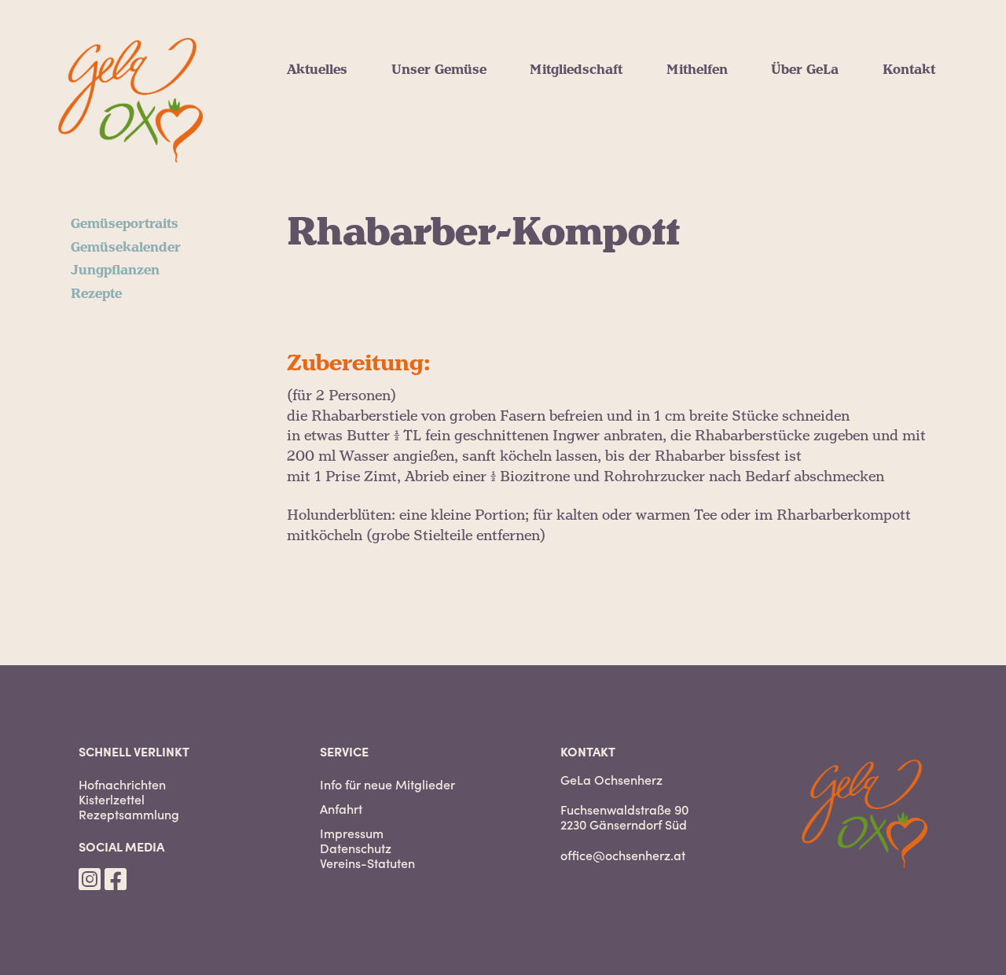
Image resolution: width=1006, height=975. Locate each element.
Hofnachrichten (338, 88)
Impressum (352, 833)
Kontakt (909, 70)
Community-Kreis (724, 126)
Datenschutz (355, 848)
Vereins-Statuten (367, 862)
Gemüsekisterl (576, 107)
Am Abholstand (716, 88)
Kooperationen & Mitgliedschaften (882, 126)
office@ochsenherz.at (622, 854)
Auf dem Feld (709, 107)
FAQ (543, 163)
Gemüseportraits (445, 88)
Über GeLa (805, 70)
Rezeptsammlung (129, 814)
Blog (301, 126)
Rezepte (416, 145)
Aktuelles (317, 70)
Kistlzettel (319, 107)
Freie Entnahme (581, 88)
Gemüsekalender (446, 107)
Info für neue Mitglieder (387, 784)
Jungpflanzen (435, 126)
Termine (313, 145)
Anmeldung (567, 126)
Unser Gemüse (438, 70)
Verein (792, 88)
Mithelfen (697, 70)
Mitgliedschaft (576, 70)
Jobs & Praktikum (726, 145)
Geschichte (806, 182)
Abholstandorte (580, 145)
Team (788, 145)
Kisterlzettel (112, 799)
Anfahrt (341, 808)
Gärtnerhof (807, 163)
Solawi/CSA (808, 107)
